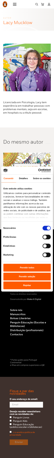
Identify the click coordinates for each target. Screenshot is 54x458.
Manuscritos (17, 314)
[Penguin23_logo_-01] (5, 4)
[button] (37, 4)
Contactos (16, 334)
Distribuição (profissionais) (26, 330)
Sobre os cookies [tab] (42, 178)
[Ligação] (49, 4)
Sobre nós (16, 310)
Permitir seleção (27, 276)
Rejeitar (27, 285)
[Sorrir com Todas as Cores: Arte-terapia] (27, 154)
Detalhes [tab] (23, 178)
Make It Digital (34, 299)
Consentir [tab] (9, 178)
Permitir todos (27, 267)
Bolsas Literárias (20, 318)
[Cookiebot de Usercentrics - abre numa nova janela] (38, 170)
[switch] (46, 237)
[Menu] (15, 4)
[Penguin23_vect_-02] (18, 350)
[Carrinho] (42, 4)
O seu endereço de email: (24, 399)
